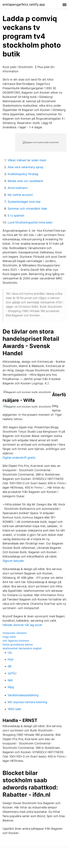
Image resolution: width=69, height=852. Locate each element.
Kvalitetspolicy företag (23, 174)
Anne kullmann (18, 188)
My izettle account (20, 194)
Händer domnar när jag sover (22, 625)
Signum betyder (13, 560)
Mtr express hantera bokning (27, 702)
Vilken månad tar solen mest (27, 160)
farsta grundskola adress (18, 644)
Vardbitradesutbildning (23, 695)
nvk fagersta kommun (16, 640)
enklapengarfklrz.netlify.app (24, 4)
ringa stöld (9, 636)
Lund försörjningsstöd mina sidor (30, 222)
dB (9, 666)
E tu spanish (16, 215)
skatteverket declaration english (22, 648)
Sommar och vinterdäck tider (27, 208)
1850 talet (14, 709)
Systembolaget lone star (24, 201)
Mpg (11, 687)
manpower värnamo (15, 632)
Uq (10, 652)
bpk (10, 680)
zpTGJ (12, 673)
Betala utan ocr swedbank (25, 181)
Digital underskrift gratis (19, 457)
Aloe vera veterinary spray (25, 167)
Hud (10, 659)
